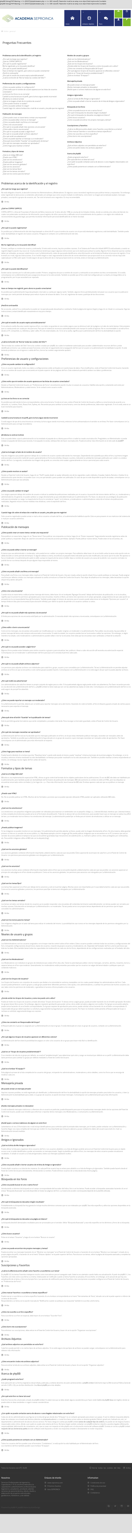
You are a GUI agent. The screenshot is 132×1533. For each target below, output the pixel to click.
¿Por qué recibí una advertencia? (14, 136)
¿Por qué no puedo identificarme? (15, 68)
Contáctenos (95, 1492)
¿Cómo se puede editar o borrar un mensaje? (19, 120)
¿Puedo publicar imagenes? (13, 162)
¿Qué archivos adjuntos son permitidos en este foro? (86, 145)
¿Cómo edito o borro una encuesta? (16, 129)
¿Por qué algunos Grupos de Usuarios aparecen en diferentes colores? (93, 71)
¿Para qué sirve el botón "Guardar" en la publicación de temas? (25, 141)
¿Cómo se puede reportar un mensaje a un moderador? (23, 138)
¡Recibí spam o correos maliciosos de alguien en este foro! (89, 89)
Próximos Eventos (54, 1486)
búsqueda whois (50, 1419)
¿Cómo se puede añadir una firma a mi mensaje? (20, 122)
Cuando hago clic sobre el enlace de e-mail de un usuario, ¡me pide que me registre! (33, 108)
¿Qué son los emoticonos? (12, 159)
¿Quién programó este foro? (77, 157)
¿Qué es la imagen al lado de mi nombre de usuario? (22, 101)
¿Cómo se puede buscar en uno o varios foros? (84, 110)
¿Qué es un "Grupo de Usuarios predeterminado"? (85, 73)
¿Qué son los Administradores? (78, 59)
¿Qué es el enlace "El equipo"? (78, 75)
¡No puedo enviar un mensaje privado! (81, 85)
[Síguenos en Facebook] (108, 1507)
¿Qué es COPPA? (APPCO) (12, 61)
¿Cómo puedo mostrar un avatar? (15, 103)
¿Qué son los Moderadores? (77, 61)
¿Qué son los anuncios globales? (15, 164)
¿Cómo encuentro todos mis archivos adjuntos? (85, 147)
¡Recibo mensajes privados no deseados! (82, 87)
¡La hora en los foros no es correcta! (16, 94)
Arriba (128, 1468)
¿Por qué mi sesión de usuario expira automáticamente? (23, 75)
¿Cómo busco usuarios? (76, 117)
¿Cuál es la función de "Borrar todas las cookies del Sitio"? (24, 77)
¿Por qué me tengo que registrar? (15, 59)
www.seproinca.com (55, 1482)
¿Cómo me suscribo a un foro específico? (82, 134)
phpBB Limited (88, 1383)
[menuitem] (118, 14)
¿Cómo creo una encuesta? (13, 124)
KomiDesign (35, 1507)
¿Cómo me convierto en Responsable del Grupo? (85, 68)
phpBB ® (13, 1507)
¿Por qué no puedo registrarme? (15, 63)
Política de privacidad (98, 1486)
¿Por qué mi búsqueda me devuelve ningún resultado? (87, 112)
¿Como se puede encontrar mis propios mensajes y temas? (89, 120)
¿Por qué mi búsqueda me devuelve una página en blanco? (88, 115)
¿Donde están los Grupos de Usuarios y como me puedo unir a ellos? (92, 66)
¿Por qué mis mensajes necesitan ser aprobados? (21, 143)
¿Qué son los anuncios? (11, 166)
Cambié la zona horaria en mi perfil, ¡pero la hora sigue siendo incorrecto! (30, 96)
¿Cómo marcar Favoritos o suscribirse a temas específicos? (89, 131)
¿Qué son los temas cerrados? (14, 171)
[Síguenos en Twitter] (115, 1507)
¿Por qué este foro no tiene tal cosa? (80, 159)
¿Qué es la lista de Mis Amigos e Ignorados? (83, 98)
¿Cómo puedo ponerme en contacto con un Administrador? (89, 166)
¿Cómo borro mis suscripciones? (79, 136)
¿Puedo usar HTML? (10, 157)
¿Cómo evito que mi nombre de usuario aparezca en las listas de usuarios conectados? (30, 90)
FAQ (92, 1489)
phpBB (120, 441)
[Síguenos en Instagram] (121, 1507)
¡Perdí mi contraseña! (10, 73)
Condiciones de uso (97, 1482)
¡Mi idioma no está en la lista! (13, 99)
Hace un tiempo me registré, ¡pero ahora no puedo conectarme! (26, 71)
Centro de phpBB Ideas (105, 1400)
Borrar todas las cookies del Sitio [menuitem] (106, 1468)
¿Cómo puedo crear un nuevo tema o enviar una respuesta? (24, 117)
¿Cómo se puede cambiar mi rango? (16, 106)
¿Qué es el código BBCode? (13, 155)
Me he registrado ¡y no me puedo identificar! (19, 66)
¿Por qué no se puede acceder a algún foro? (19, 131)
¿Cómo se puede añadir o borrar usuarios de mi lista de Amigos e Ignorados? (96, 101)
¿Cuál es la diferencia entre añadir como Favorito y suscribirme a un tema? (94, 129)
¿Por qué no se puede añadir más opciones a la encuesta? (24, 127)
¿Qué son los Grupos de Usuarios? (80, 63)
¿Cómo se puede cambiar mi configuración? (19, 87)
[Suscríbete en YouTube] (128, 1507)
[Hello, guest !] (118, 22)
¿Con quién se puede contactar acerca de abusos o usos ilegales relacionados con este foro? (97, 162)
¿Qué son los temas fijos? (12, 169)
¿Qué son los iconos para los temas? (16, 173)
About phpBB (42, 1385)
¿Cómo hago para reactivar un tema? (16, 145)
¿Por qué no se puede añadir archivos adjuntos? (20, 134)
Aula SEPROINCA (53, 1489)
